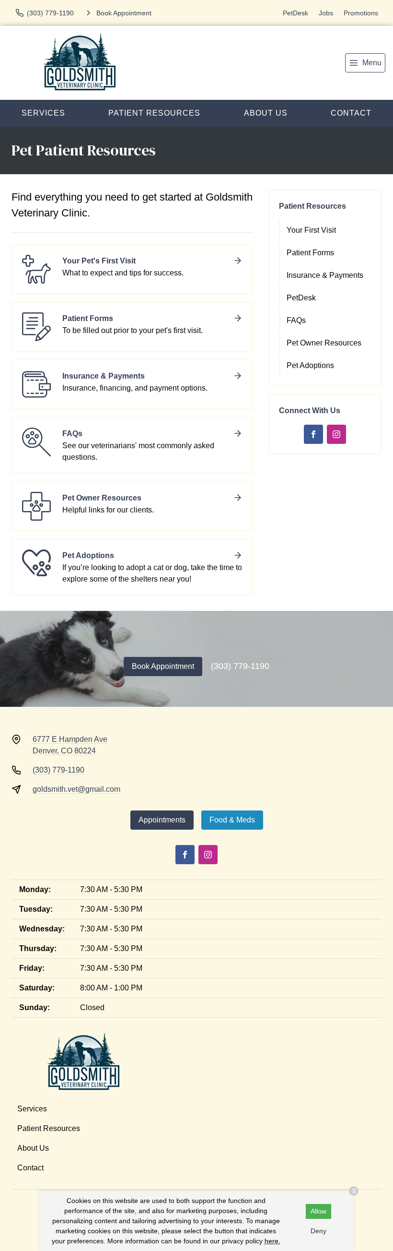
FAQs (296, 320)
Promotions (361, 13)
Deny (318, 1231)
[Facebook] (313, 434)
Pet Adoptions (310, 365)
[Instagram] (336, 434)
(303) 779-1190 (240, 666)
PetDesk (295, 13)
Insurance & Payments (325, 275)
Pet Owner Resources (324, 343)
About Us (266, 113)
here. (272, 1241)
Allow (318, 1211)
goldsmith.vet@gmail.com (76, 789)
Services (43, 113)
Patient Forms (310, 253)
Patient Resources (154, 113)
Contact (30, 1168)
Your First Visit (311, 230)
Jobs (326, 13)
